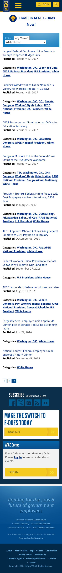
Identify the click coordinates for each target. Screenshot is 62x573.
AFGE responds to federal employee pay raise (31, 287)
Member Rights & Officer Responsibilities (27, 558)
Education (45, 138)
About (9, 551)
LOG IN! (14, 472)
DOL (41, 101)
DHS (47, 172)
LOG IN (45, 4)
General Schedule (38, 307)
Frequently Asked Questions (31, 538)
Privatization (43, 176)
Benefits (46, 303)
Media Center (21, 551)
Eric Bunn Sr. (44, 524)
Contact (52, 558)
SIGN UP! (14, 432)
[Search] (56, 4)
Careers (32, 562)
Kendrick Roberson (46, 527)
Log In (18, 457)
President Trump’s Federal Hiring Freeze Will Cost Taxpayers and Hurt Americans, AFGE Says (30, 197)
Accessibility (40, 554)
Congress (8, 105)
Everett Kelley (40, 520)
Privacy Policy (25, 554)
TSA (19, 172)
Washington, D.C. (27, 67)
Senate (49, 101)
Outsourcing (46, 213)
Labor (42, 67)
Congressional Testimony (42, 180)
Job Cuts (52, 67)
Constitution (51, 551)
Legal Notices (36, 551)
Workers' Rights (24, 105)
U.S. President (42, 71)
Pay (41, 247)
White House (10, 183)
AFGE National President (18, 71)
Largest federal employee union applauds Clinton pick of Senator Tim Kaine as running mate (30, 324)
